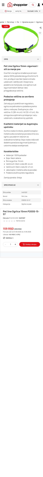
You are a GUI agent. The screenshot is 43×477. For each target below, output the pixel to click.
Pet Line (6, 218)
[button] (33, 5)
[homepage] (17, 4)
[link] (38, 4)
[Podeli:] (40, 28)
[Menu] (4, 4)
